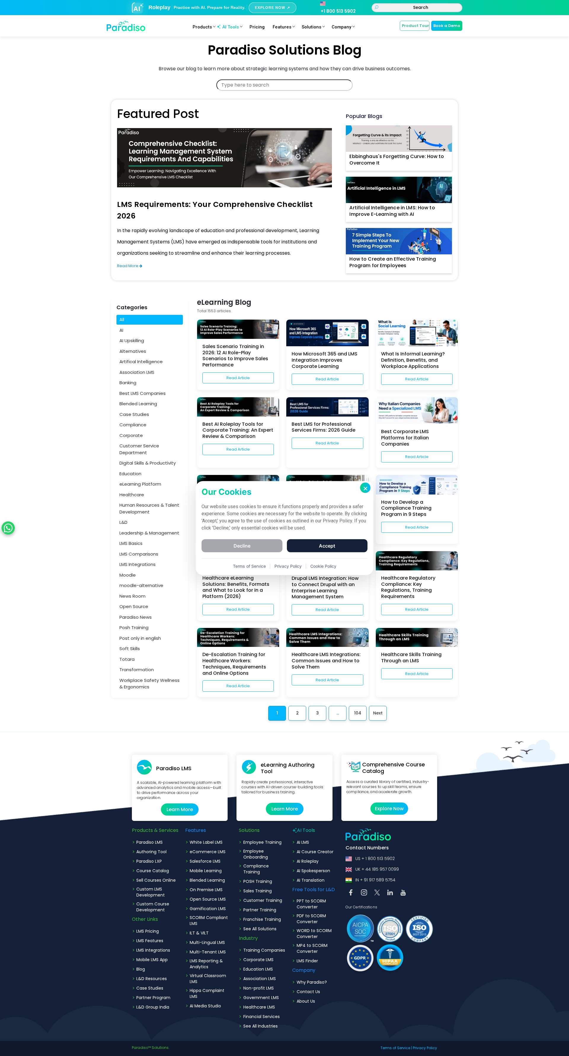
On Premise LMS (206, 890)
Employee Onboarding (255, 854)
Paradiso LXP (149, 861)
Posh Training (133, 627)
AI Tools (230, 27)
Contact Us (308, 992)
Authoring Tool (151, 852)
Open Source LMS (208, 899)
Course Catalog (152, 871)
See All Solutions (259, 929)
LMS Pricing (147, 931)
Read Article (238, 378)
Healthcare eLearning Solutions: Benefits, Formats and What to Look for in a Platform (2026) (235, 587)
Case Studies (134, 414)
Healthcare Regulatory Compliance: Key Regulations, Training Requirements (408, 587)
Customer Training (262, 900)
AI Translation (311, 880)
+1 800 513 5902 (338, 11)
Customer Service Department (139, 449)
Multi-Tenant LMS (208, 952)
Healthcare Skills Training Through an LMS (411, 657)
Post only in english (140, 638)
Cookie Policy (323, 565)
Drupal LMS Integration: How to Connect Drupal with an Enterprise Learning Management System (325, 587)
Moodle (127, 575)
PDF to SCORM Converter (311, 919)
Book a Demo (446, 25)
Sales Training (257, 891)
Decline (242, 545)
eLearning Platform (140, 484)
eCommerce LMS (208, 852)
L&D (123, 522)
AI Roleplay (308, 861)
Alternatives (132, 351)
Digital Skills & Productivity (147, 463)
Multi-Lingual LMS (207, 942)
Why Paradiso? (312, 982)
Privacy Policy (425, 1047)
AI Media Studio (205, 1006)
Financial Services (261, 1017)
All (121, 319)
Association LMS (136, 372)
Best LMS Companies (142, 393)
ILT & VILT (199, 933)
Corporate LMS (258, 960)
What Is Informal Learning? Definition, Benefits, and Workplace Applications (413, 360)
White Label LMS (206, 842)
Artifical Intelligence (141, 361)
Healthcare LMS (259, 1007)
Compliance (132, 425)
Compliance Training (256, 869)
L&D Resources (151, 979)
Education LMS (258, 969)
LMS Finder (307, 961)
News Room (132, 596)
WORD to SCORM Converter (314, 933)
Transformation (136, 669)
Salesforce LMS (205, 861)
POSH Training (257, 881)
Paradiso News (135, 617)
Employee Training (262, 842)
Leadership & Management (149, 533)
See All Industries (260, 1026)
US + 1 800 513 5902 (375, 859)
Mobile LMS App (152, 960)
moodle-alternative (141, 585)
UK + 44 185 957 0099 (377, 869)
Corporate (131, 435)
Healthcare (131, 495)
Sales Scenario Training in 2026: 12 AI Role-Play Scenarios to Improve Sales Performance (235, 355)
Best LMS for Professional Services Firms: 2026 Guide (323, 427)
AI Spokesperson (313, 871)
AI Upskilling (131, 340)
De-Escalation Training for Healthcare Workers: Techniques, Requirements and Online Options (234, 663)
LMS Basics (131, 543)
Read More (128, 266)
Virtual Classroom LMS (208, 979)
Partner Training (259, 910)
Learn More (180, 809)
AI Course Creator (315, 852)
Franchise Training (262, 919)
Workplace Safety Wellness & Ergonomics (149, 683)
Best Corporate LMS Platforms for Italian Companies (405, 437)
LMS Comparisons (138, 554)
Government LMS (261, 998)
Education (130, 473)
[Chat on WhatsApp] (8, 528)
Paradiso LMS (149, 842)
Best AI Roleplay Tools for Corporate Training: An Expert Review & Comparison (237, 430)
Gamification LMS (208, 909)
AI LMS (303, 842)
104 (357, 713)
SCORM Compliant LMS (209, 920)
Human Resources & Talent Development (149, 508)
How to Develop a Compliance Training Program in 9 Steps (406, 508)
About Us (306, 1001)
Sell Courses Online (156, 880)
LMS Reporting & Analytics (206, 964)
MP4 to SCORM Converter (312, 948)
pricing (257, 27)
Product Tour (415, 25)
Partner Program (153, 998)
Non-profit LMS (258, 988)
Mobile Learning (206, 871)
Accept (327, 545)
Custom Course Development (152, 907)
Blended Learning (138, 404)
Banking (127, 382)
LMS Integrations (137, 564)
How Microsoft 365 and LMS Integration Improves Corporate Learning (324, 360)
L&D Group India (152, 1007)
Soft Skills (129, 648)
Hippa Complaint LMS (207, 993)
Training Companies (264, 950)
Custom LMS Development (150, 892)
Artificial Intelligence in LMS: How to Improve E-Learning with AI (392, 211)
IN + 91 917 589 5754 (375, 880)
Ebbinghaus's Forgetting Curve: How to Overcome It (396, 159)
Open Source (133, 606)
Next (378, 713)
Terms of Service (395, 1047)
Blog (140, 969)
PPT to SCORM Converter (311, 904)
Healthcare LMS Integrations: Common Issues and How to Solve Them (326, 660)
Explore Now (389, 808)
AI (121, 330)
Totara (127, 659)
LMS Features (149, 941)
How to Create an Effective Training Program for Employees (392, 262)
